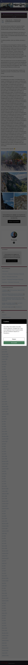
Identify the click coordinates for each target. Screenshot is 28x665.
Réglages (14, 339)
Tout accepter (14, 342)
